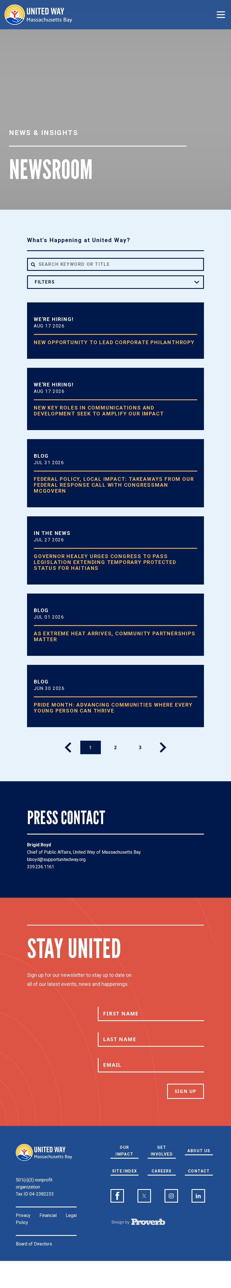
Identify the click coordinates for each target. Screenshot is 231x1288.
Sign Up (185, 1091)
